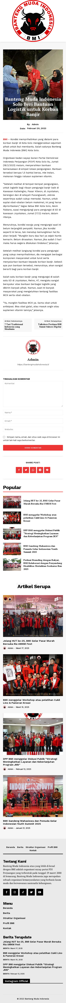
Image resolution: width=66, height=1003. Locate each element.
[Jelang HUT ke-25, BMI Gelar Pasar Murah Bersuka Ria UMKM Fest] (12, 502)
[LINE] (47, 470)
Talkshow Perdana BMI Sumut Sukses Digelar (49, 325)
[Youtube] (39, 892)
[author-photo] (5, 648)
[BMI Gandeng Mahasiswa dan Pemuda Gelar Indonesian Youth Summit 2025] (12, 549)
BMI (5, 139)
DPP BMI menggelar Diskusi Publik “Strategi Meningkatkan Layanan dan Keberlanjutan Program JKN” (41, 533)
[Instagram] (14, 892)
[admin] (33, 347)
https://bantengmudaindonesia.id (33, 364)
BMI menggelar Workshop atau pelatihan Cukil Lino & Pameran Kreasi (40, 517)
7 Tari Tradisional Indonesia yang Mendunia (14, 326)
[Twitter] (26, 470)
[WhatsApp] (33, 470)
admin (35, 124)
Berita (33, 93)
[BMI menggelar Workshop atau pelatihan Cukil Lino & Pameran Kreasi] (12, 518)
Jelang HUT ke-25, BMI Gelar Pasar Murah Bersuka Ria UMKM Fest (41, 502)
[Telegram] (40, 470)
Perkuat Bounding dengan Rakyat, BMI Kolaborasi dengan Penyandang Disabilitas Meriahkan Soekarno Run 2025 (42, 564)
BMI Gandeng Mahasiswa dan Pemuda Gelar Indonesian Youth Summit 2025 (40, 548)
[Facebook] (19, 470)
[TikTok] (23, 892)
